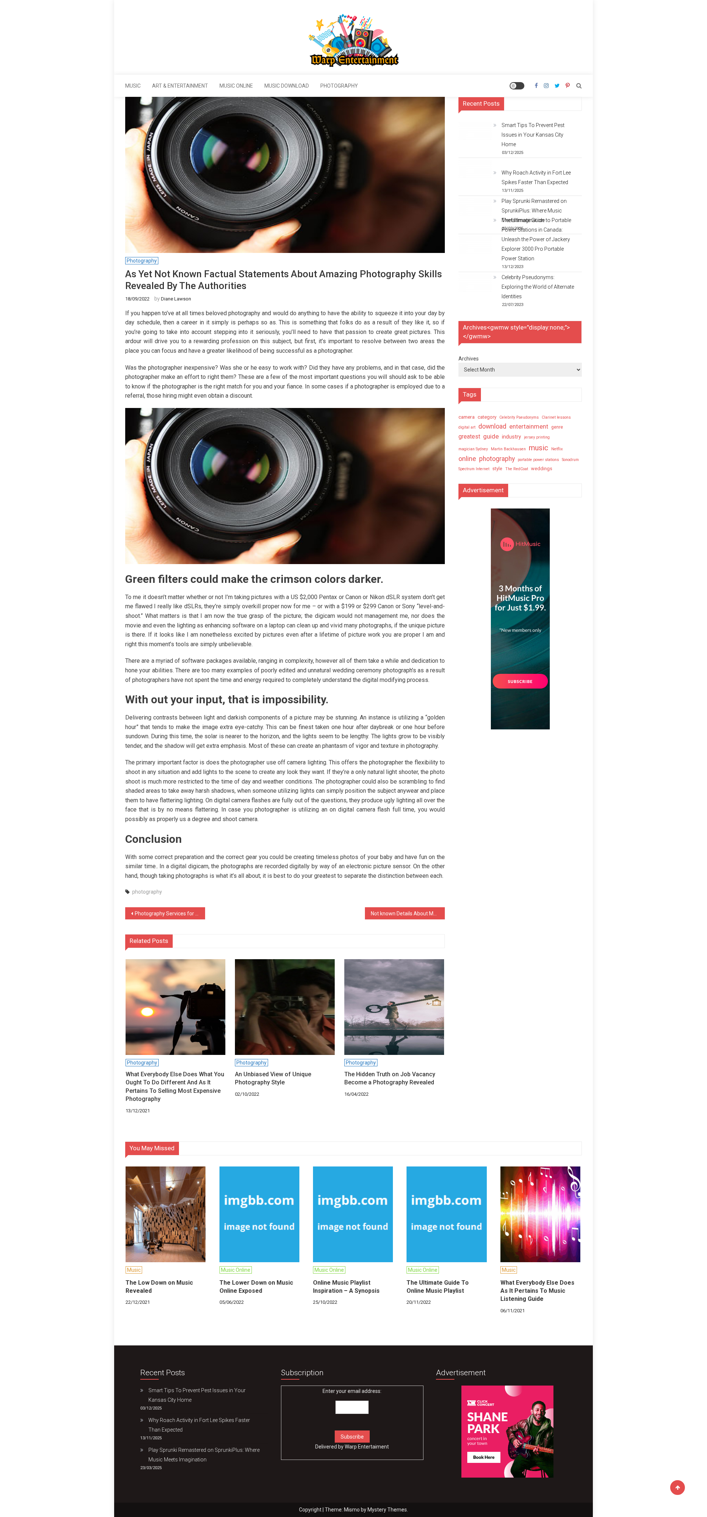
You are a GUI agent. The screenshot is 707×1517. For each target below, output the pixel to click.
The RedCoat (516, 469)
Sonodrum (570, 459)
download (492, 426)
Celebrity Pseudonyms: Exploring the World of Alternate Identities (538, 286)
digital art (466, 427)
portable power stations (538, 459)
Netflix (557, 449)
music (538, 447)
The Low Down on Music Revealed (159, 1286)
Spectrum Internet (473, 469)
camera (466, 417)
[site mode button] (517, 85)
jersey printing (537, 437)
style (497, 468)
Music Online (236, 86)
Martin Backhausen (508, 449)
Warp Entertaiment (367, 1447)
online (467, 458)
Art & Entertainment (180, 86)
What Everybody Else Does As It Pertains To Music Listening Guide (537, 1291)
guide (491, 436)
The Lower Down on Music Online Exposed (256, 1286)
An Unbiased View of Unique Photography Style (273, 1078)
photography (147, 892)
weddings (541, 468)
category (487, 417)
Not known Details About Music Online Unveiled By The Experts (408, 913)
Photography (339, 86)
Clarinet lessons (556, 417)
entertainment (528, 426)
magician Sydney (473, 449)
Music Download (286, 86)
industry (511, 437)
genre (557, 427)
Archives (468, 359)
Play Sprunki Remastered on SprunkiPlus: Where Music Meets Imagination (534, 210)
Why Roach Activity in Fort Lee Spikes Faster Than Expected (536, 177)
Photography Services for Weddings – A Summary (170, 913)
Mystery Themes (387, 1510)
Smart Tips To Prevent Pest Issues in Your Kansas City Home (533, 134)
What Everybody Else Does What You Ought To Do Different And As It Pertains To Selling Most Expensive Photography (175, 1086)
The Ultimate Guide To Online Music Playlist (438, 1286)
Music (133, 86)
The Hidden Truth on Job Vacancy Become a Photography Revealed (389, 1078)
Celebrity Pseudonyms (519, 417)
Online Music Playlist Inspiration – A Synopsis (346, 1286)
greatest (469, 436)
